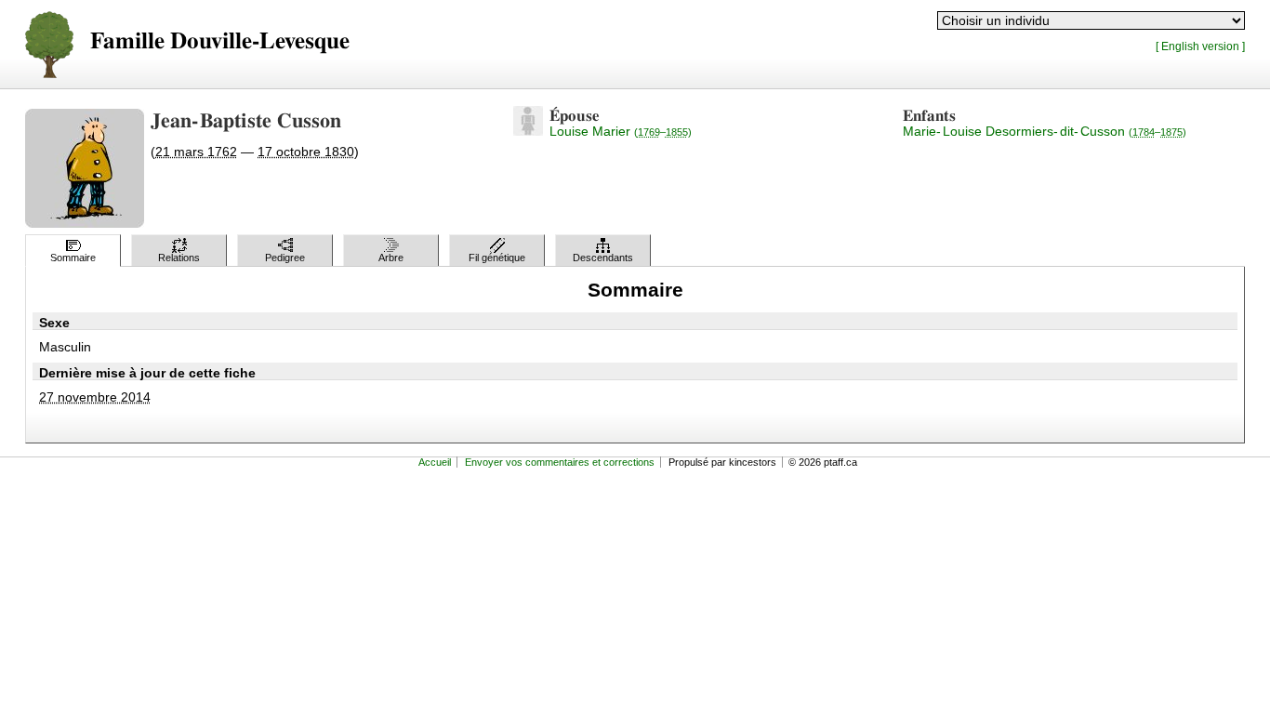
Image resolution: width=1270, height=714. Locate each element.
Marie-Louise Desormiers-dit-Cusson (1044, 131)
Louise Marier (620, 131)
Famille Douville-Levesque (220, 41)
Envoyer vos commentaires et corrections (560, 462)
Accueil (434, 462)
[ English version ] (1200, 46)
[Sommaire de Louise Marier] (528, 131)
